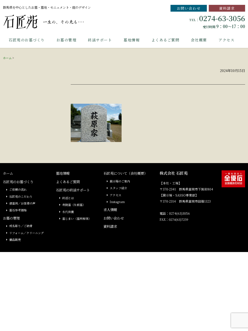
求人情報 (110, 209)
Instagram (117, 202)
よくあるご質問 (165, 39)
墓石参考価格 (18, 210)
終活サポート (100, 39)
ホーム (7, 58)
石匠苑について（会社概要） (125, 173)
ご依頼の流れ (18, 189)
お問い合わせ (189, 8)
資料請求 (227, 8)
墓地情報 (132, 39)
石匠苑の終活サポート (73, 189)
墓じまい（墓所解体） (76, 218)
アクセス (226, 39)
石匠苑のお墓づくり (27, 39)
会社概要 (199, 39)
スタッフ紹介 (118, 188)
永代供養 (68, 212)
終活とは (68, 198)
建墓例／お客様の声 (22, 203)
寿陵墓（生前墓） (73, 205)
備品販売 (15, 239)
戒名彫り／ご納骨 (20, 226)
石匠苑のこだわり (20, 196)
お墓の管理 (66, 39)
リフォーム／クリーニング (26, 233)
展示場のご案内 (120, 181)
